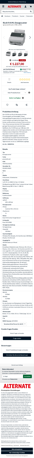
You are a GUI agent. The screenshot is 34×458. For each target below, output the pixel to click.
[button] (4, 37)
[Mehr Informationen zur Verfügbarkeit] (23, 98)
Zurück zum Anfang (17, 365)
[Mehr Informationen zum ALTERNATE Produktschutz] (29, 93)
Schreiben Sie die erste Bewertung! (17, 355)
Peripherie (15, 16)
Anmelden (27, 376)
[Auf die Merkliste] (7, 105)
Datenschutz (13, 379)
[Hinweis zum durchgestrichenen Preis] (10, 60)
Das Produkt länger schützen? (17, 89)
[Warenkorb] (31, 6)
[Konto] (25, 6)
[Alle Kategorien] (3, 6)
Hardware (7, 16)
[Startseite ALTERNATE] (14, 6)
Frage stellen (17, 338)
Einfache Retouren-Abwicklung (17, 2)
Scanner (22, 16)
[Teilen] (26, 105)
